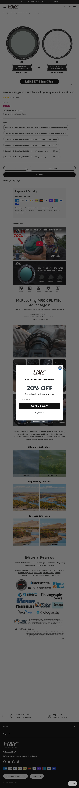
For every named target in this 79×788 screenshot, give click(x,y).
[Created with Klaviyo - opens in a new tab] (39, 421)
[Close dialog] (60, 368)
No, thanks (39, 413)
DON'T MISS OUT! (39, 406)
